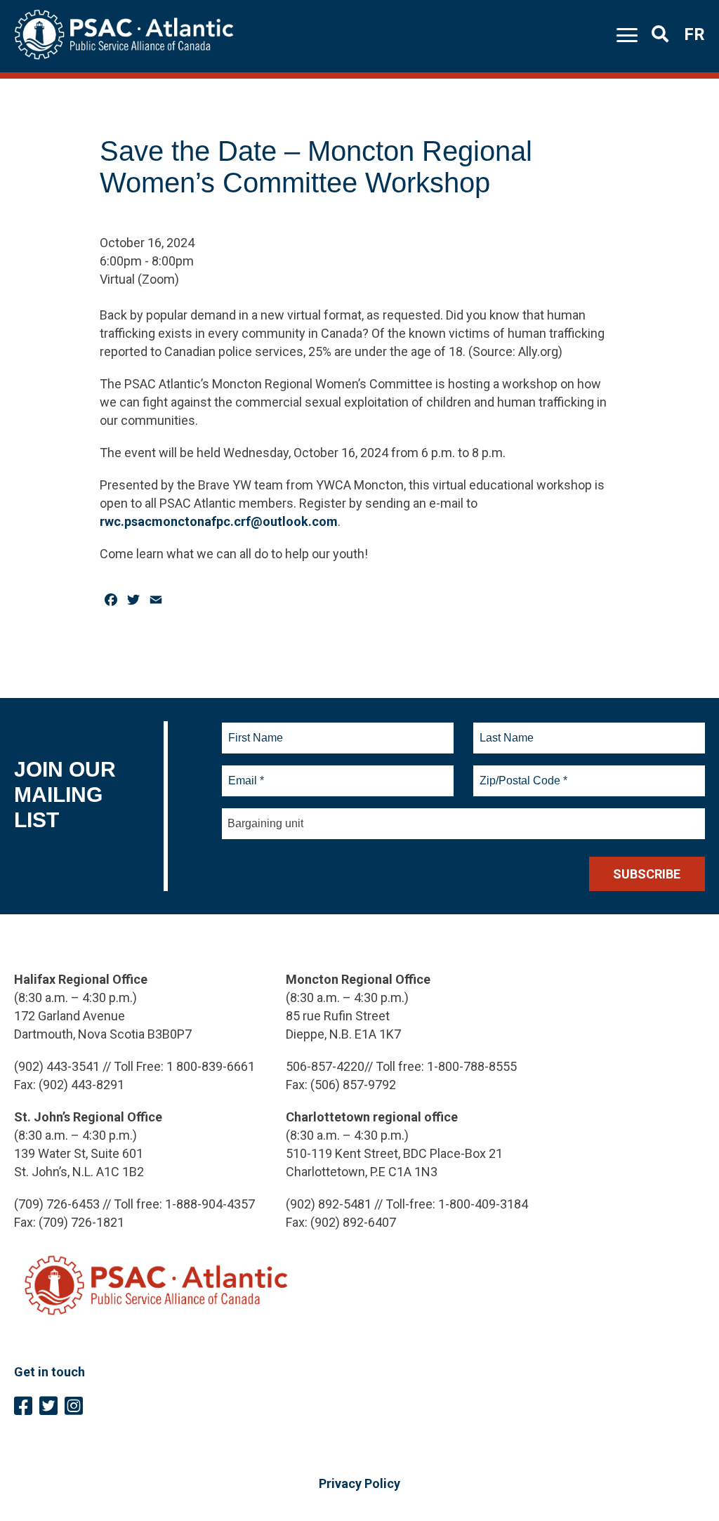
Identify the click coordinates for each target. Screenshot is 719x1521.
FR (694, 34)
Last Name (505, 729)
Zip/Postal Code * (521, 772)
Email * (245, 772)
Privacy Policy (359, 1483)
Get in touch (49, 1371)
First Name (255, 729)
